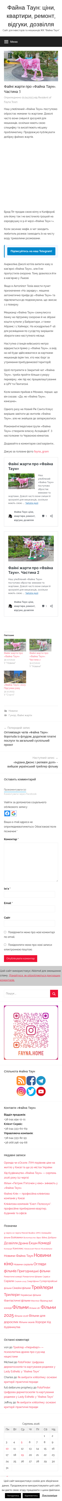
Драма (23, 1243)
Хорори (40, 1322)
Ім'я (7, 888)
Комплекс (18, 1248)
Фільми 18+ (34, 1308)
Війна (44, 1237)
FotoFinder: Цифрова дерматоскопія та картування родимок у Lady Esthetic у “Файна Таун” (29, 1367)
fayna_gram (41, 451)
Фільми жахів (27, 1322)
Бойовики (17, 1237)
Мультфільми (46, 1249)
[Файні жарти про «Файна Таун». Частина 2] (40, 645)
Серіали (9, 1281)
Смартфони (33, 1281)
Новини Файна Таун (18, 1255)
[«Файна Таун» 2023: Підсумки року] (15, 677)
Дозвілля (11, 1243)
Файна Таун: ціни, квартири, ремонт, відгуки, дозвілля (31, 16)
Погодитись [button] (13, 1495)
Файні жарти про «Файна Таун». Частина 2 (38, 656)
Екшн (33, 1243)
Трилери (12, 1294)
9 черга (8, 1232)
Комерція (8, 1249)
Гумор (12, 715)
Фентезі (35, 1301)
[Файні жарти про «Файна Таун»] (15, 645)
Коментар (11, 839)
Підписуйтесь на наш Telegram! (31, 251)
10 (7, 1448)
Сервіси (46, 1276)
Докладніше (49, 1495)
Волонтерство (29, 1237)
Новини (13, 710)
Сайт (7, 917)
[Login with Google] (14, 813)
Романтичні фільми (32, 1276)
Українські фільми (30, 1295)
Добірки (52, 1237)
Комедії (44, 1243)
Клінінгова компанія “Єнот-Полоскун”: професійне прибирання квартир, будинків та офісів (27, 1208)
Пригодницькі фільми (33, 1271)
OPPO (38, 1233)
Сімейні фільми (21, 1288)
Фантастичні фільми (17, 1300)
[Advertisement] (31, 174)
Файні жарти (24, 715)
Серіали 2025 (20, 1281)
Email (8, 903)
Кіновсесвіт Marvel (32, 1249)
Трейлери (42, 1287)
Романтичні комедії (13, 1277)
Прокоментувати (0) (15, 789)
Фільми (20, 1307)
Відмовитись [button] (31, 1495)
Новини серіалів (23, 1264)
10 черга (16, 1232)
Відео (39, 1237)
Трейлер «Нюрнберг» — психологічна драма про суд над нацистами (24, 1352)
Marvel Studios (28, 1233)
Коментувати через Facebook (20, 794)
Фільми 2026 (21, 1316)
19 (22, 1454)
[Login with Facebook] (7, 813)
